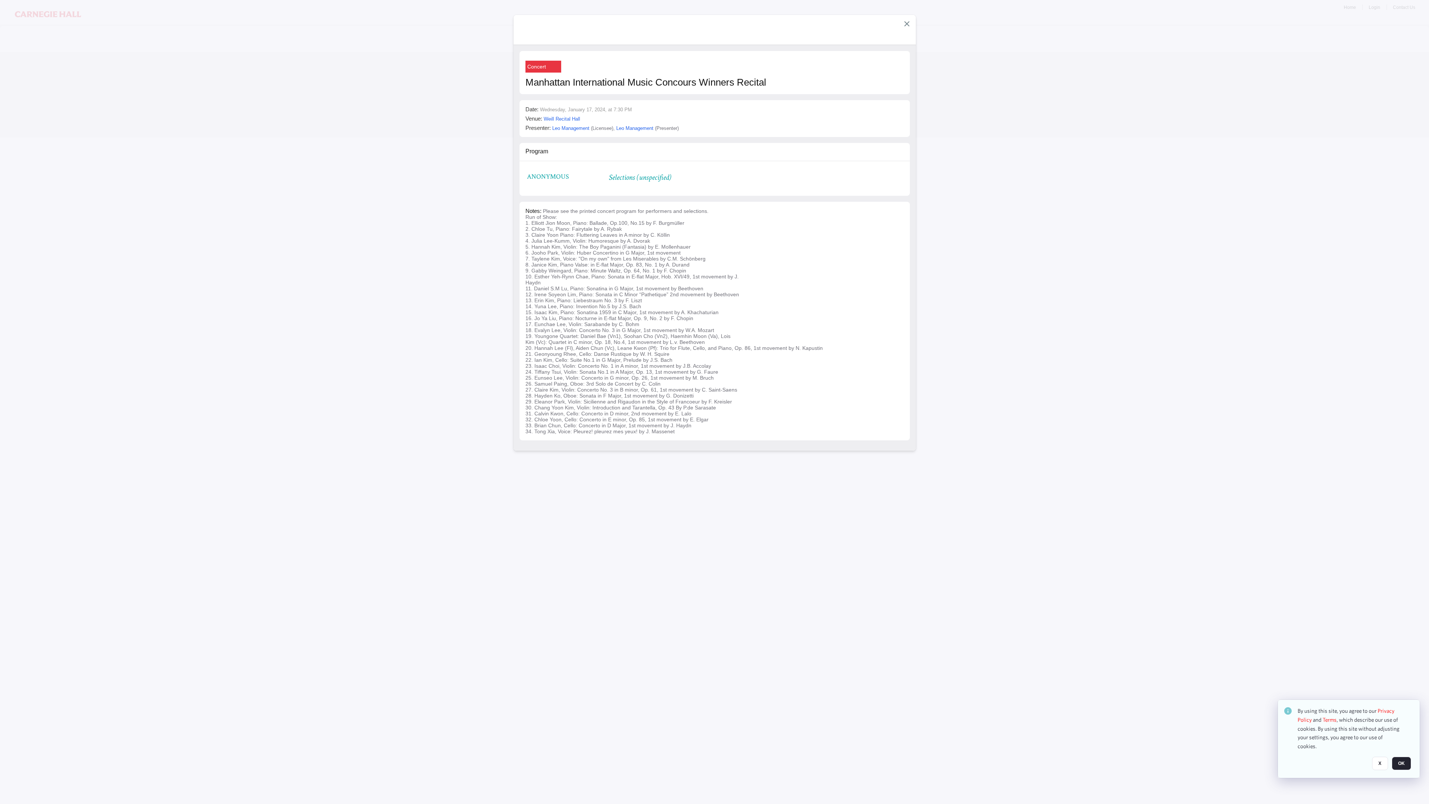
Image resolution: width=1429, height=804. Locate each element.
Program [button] (536, 151)
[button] (906, 23)
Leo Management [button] (570, 128)
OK (1401, 763)
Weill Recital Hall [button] (562, 119)
